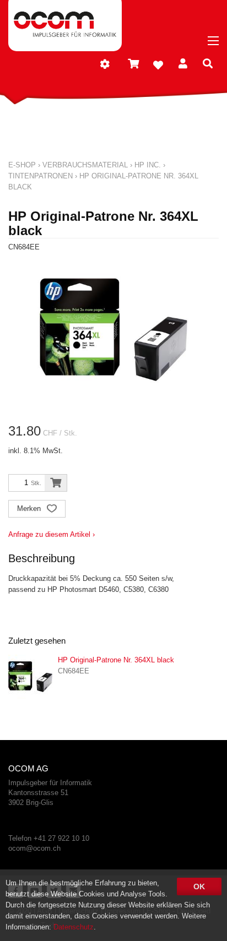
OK (199, 886)
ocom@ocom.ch (34, 848)
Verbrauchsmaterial (85, 165)
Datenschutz (73, 927)
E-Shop (22, 165)
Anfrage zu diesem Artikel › (51, 534)
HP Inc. (147, 165)
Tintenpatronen (40, 176)
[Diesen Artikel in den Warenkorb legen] (56, 483)
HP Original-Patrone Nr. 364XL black (116, 660)
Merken (30, 508)
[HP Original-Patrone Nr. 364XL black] (30, 677)
